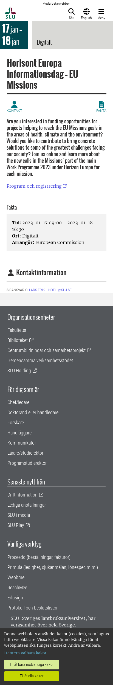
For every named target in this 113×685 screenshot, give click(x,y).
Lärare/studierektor (25, 453)
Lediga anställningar (26, 505)
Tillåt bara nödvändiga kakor (32, 664)
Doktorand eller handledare (32, 412)
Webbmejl (17, 577)
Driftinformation (22, 495)
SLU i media (18, 515)
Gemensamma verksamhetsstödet (40, 360)
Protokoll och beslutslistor (32, 608)
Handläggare (19, 433)
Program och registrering (34, 186)
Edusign (15, 597)
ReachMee (17, 587)
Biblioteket (17, 340)
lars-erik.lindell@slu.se (50, 290)
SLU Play (15, 525)
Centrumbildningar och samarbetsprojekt (46, 350)
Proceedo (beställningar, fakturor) (38, 557)
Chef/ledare (18, 402)
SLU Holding (19, 370)
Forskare (15, 422)
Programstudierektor (27, 463)
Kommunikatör (21, 443)
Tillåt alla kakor (32, 676)
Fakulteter (16, 330)
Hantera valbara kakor (25, 653)
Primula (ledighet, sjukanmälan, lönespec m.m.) (52, 567)
